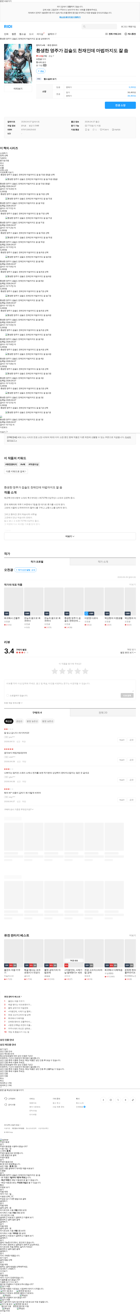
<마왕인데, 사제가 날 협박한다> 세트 (73, 971)
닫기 (6, 1258)
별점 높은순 (32, 721)
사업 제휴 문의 (58, 1107)
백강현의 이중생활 (113, 618)
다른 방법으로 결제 (8, 1155)
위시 (2, 163)
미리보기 (18, 88)
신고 (18, 741)
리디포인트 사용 (7, 1215)
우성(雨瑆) (109, 973)
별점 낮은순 (47, 721)
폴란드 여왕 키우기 (12, 971)
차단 (24, 741)
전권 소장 (120, 105)
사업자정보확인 (43, 1128)
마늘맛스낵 (9, 976)
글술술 (47, 976)
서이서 (67, 976)
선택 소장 (4, 170)
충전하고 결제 (6, 1219)
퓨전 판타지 (52, 45)
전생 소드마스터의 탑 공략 (93, 971)
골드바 (27, 976)
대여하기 (3, 1269)
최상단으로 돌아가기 (15, 1090)
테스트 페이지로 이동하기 (70, 17)
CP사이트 (33, 1111)
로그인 (128, 26)
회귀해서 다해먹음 (113, 970)
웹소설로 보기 (50, 79)
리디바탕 (32, 1114)
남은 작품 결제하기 (8, 1168)
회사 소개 (80, 1103)
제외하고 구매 (6, 1083)
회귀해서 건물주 (12, 618)
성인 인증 (4, 1073)
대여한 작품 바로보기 (25, 1168)
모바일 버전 (5, 1310)
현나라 (39, 62)
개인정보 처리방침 (18, 1128)
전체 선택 (4, 155)
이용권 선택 (5, 1196)
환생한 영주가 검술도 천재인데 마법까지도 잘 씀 (72, 619)
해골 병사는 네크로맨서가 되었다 (32, 971)
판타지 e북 (40, 45)
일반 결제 (16, 1219)
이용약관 (7, 1128)
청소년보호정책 (31, 1128)
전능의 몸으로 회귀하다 (32, 619)
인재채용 (79, 1107)
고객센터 (11, 1098)
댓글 (121, 740)
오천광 (39, 59)
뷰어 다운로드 (34, 1107)
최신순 (8, 721)
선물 (2, 168)
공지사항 (11, 1105)
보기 (2, 1258)
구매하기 (11, 1269)
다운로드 (3, 427)
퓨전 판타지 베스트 (12, 996)
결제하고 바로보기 (7, 1217)
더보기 (132, 584)
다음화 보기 (5, 1282)
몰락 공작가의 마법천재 (52, 971)
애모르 (87, 976)
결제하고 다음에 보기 (24, 1217)
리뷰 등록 (127, 695)
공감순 (19, 721)
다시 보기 (14, 1282)
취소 (2, 1078)
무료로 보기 (5, 1199)
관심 (42, 71)
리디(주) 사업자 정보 (11, 1125)
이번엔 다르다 (91, 618)
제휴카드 (32, 1103)
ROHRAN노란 (130, 976)
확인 (2, 1185)
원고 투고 (56, 1103)
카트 (2, 165)
